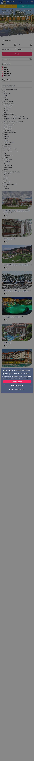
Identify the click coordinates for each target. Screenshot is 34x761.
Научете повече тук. (23, 378)
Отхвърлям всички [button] (17, 385)
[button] (17, 390)
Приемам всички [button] (17, 381)
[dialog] (17, 380)
